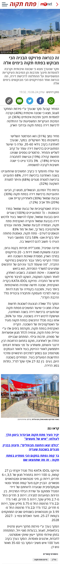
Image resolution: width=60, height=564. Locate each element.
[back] (57, 4)
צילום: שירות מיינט (9, 52)
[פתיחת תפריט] (5, 4)
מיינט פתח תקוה (40, 560)
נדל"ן (54, 560)
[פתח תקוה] (30, 7)
